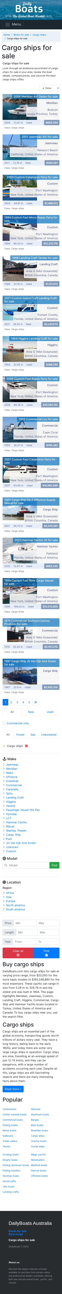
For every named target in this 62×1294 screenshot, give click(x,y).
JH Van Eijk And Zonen (21, 843)
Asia (9, 897)
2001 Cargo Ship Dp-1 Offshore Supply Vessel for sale (29, 501)
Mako (9, 772)
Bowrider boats (39, 1130)
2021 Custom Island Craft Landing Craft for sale (30, 299)
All (12, 712)
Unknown (12, 847)
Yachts (6, 1146)
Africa (10, 892)
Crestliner (12, 781)
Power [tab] (20, 734)
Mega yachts (38, 1154)
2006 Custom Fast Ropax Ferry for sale (32, 378)
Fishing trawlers (11, 1170)
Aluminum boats (40, 1114)
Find (54, 865)
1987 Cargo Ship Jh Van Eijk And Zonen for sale (30, 662)
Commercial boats (13, 1119)
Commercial (14, 785)
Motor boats (9, 1130)
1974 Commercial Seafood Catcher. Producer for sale (27, 622)
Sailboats (8, 1135)
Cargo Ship (13, 834)
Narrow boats (38, 1170)
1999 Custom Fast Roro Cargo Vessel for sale (28, 582)
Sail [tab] (33, 734)
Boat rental (16, 1234)
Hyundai (11, 814)
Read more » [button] (13, 1089)
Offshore (11, 777)
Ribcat (10, 826)
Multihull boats (39, 1165)
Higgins (11, 801)
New (31, 712)
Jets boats (8, 1186)
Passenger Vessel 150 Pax (23, 810)
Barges (35, 1119)
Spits (9, 793)
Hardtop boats (11, 1175)
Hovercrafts (9, 1181)
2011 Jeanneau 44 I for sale (40, 136)
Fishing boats (10, 1125)
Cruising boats (11, 1154)
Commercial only (18, 723)
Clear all (18, 951)
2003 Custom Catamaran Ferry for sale (32, 177)
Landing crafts (11, 1191)
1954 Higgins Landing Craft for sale (34, 338)
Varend (10, 805)
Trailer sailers (10, 1141)
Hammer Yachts (16, 822)
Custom (11, 851)
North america (15, 905)
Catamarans (9, 1109)
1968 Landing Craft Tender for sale (35, 258)
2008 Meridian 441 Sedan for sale (36, 96)
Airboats (35, 1109)
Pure (9, 838)
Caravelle (12, 789)
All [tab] (8, 734)
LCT (8, 818)
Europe (10, 901)
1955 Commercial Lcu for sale (38, 419)
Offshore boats (39, 1175)
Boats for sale (18, 1231)
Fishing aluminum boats (16, 1165)
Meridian (11, 768)
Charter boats (38, 1141)
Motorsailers (38, 1159)
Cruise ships (38, 1146)
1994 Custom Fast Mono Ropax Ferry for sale (30, 219)
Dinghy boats (10, 1159)
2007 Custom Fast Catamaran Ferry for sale (29, 461)
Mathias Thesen (16, 830)
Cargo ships (37, 1135)
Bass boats (37, 1125)
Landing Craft (15, 797)
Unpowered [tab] (48, 734)
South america (15, 909)
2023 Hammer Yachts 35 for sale (36, 540)
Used (50, 712)
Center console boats (15, 1114)
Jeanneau (12, 764)
